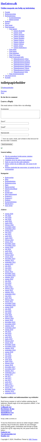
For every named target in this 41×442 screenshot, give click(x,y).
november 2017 (10, 369)
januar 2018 (9, 365)
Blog (6, 179)
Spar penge (9, 25)
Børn (6, 185)
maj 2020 (8, 313)
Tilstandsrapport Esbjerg (21, 70)
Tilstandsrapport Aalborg (21, 61)
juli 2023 (8, 266)
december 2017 (10, 367)
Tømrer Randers (18, 38)
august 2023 (9, 264)
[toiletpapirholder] (7, 87)
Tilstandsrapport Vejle (20, 72)
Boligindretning (10, 16)
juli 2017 (8, 376)
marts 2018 (8, 361)
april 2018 (8, 359)
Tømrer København (20, 47)
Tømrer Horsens (18, 34)
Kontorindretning (15, 18)
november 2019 (10, 324)
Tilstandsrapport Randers (21, 62)
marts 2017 (8, 384)
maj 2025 (8, 234)
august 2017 (9, 374)
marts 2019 (8, 339)
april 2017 (8, 382)
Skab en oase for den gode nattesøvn (17, 162)
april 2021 (8, 298)
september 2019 (10, 328)
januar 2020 (9, 320)
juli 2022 (8, 281)
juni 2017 (8, 378)
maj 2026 (8, 219)
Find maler (12, 49)
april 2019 (8, 337)
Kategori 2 (8, 198)
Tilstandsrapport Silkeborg (22, 66)
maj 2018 (8, 358)
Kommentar (5, 109)
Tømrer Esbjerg (18, 40)
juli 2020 (8, 309)
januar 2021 (9, 301)
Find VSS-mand (14, 55)
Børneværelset (14, 19)
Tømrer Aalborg (18, 42)
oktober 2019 (9, 326)
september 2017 (10, 372)
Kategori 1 (8, 196)
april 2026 (8, 221)
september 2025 (10, 229)
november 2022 (10, 275)
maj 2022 (8, 285)
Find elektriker (14, 53)
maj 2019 (8, 335)
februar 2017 (9, 386)
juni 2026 (8, 217)
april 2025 (8, 236)
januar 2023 (9, 272)
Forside (7, 12)
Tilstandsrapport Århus (21, 59)
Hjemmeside (5, 133)
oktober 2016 (9, 391)
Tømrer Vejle (17, 33)
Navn (3, 121)
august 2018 (9, 352)
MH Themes (33, 439)
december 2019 (10, 322)
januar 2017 (9, 387)
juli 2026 (8, 215)
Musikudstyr (9, 204)
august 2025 (9, 230)
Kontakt (7, 77)
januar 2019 (9, 343)
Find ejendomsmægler (16, 74)
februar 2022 (9, 288)
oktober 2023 (9, 260)
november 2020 (10, 303)
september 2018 (10, 350)
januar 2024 (9, 257)
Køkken (7, 21)
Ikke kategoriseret (11, 194)
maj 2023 (8, 270)
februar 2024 (9, 255)
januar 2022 (9, 290)
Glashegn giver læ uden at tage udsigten (18, 160)
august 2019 (9, 329)
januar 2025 (9, 242)
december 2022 (10, 273)
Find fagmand (9, 27)
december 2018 (10, 344)
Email (3, 127)
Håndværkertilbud (11, 189)
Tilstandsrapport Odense (21, 64)
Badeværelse (9, 177)
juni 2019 (8, 333)
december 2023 (10, 258)
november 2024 (10, 245)
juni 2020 (8, 311)
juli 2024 (8, 249)
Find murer (13, 51)
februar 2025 (9, 240)
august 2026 (9, 214)
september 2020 (10, 305)
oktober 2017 (9, 371)
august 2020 (9, 307)
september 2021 (10, 294)
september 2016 (10, 393)
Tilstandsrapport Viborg (21, 68)
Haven (7, 23)
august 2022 (9, 279)
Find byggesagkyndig (16, 57)
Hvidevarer (9, 192)
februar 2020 (9, 318)
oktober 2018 (9, 348)
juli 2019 (8, 331)
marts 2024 (8, 253)
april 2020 (8, 315)
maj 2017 (8, 380)
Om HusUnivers (10, 76)
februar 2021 (9, 300)
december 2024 (10, 243)
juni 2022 (8, 283)
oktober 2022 (9, 277)
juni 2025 (8, 232)
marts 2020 (8, 316)
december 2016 (10, 389)
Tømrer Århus (18, 46)
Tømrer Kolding (18, 36)
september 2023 (10, 262)
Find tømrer (13, 29)
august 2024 (9, 247)
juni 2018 (8, 356)
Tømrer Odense (18, 44)
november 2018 (10, 346)
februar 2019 (9, 341)
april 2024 (8, 251)
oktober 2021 (9, 292)
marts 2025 (8, 238)
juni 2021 (8, 296)
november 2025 (10, 227)
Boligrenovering (10, 14)
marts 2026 (8, 223)
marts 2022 (8, 286)
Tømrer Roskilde (19, 31)
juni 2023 (8, 268)
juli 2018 (8, 354)
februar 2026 (9, 225)
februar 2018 (9, 363)
